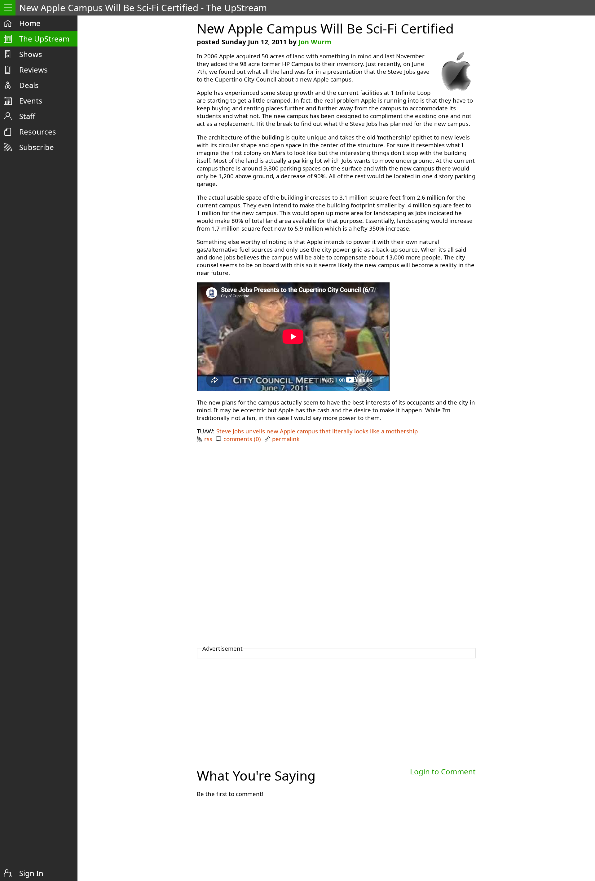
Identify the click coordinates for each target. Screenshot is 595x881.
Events (30, 100)
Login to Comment (443, 771)
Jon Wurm (314, 41)
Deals (29, 85)
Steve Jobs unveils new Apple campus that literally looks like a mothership (317, 431)
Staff (27, 116)
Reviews (33, 69)
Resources (37, 131)
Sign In (31, 873)
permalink (286, 439)
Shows (30, 54)
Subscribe (36, 147)
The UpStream (44, 38)
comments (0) (242, 439)
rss (208, 439)
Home (30, 23)
